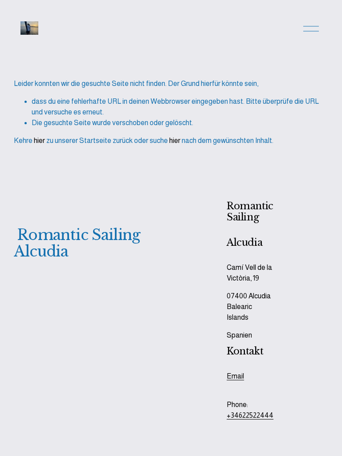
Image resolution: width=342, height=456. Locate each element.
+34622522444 (250, 415)
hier (39, 140)
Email (235, 376)
